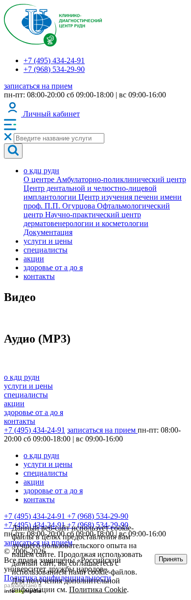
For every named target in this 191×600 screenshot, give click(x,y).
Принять (171, 559)
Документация (48, 232)
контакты (39, 276)
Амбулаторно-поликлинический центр (121, 179)
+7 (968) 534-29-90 (54, 69)
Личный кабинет (50, 114)
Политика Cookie (98, 589)
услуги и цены (48, 241)
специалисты (46, 250)
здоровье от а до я (53, 267)
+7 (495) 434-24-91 (54, 60)
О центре (40, 179)
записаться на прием (38, 86)
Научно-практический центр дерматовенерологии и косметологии (86, 219)
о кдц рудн (41, 170)
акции (34, 258)
